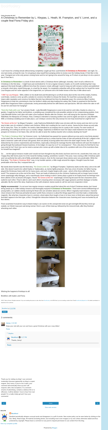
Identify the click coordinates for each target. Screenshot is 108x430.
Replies (10, 333)
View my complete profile (9, 423)
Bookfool (14, 337)
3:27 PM (24, 337)
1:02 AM (14, 323)
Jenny (8, 323)
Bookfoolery (10, 6)
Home (50, 403)
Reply (8, 329)
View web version (50, 407)
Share (4, 312)
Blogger (54, 428)
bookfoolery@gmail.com (82, 300)
